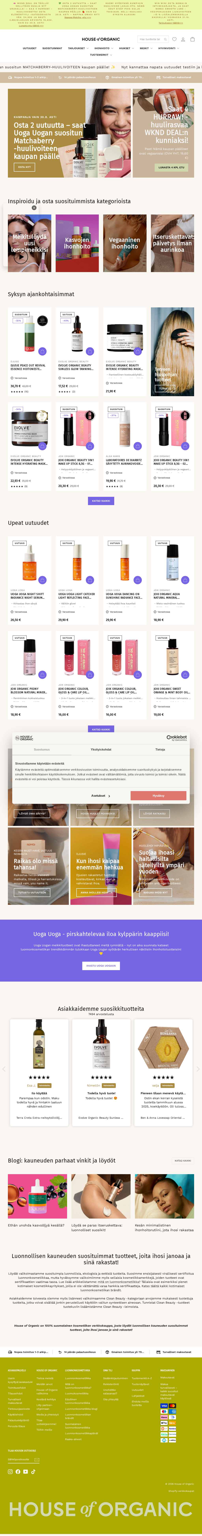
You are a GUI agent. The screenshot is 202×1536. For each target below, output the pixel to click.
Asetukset (98, 795)
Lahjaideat (138, 1395)
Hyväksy (158, 795)
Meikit (145, 48)
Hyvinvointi (167, 48)
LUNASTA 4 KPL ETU (171, 167)
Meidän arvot (44, 1384)
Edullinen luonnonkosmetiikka (77, 1401)
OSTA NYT (24, 167)
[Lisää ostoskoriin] (42, 351)
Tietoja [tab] (160, 749)
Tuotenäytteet (140, 1384)
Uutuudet (29, 48)
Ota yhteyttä (110, 1399)
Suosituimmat (52, 48)
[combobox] (153, 39)
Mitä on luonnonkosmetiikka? (78, 1386)
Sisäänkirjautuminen (115, 1378)
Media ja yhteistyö (47, 1414)
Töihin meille (44, 1429)
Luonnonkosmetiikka (78, 1378)
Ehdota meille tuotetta (140, 1403)
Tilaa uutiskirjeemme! (46, 1422)
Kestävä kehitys (46, 1399)
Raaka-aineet (73, 1439)
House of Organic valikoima (47, 1391)
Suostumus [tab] (42, 749)
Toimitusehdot (17, 1387)
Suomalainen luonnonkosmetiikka (77, 1426)
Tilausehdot (15, 1393)
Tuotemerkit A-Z (142, 1378)
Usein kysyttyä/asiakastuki (20, 1380)
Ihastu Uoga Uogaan (101, 965)
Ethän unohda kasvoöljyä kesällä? (36, 1225)
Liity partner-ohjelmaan (44, 1407)
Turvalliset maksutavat (15, 1401)
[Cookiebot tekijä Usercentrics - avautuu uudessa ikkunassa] (169, 738)
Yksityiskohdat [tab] (101, 749)
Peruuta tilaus (16, 1426)
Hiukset (125, 48)
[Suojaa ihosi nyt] (163, 866)
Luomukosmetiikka (76, 1393)
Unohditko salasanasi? (110, 1391)
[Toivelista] (174, 39)
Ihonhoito (102, 48)
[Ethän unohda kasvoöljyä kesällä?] (37, 1196)
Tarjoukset (77, 48)
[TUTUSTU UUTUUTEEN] (38, 866)
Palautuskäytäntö (18, 1420)
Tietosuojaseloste (19, 1408)
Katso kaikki (101, 500)
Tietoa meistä (44, 1378)
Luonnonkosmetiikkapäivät (81, 1433)
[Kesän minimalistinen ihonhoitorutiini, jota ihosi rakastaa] (164, 1196)
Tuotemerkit (99, 54)
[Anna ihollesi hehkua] (100, 866)
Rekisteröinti (111, 1384)
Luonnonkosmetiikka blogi (81, 1408)
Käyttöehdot (15, 1414)
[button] (5, 1069)
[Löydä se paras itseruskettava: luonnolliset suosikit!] (101, 1196)
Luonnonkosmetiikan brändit (78, 1416)
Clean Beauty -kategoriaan (125, 1298)
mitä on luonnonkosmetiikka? (119, 1282)
